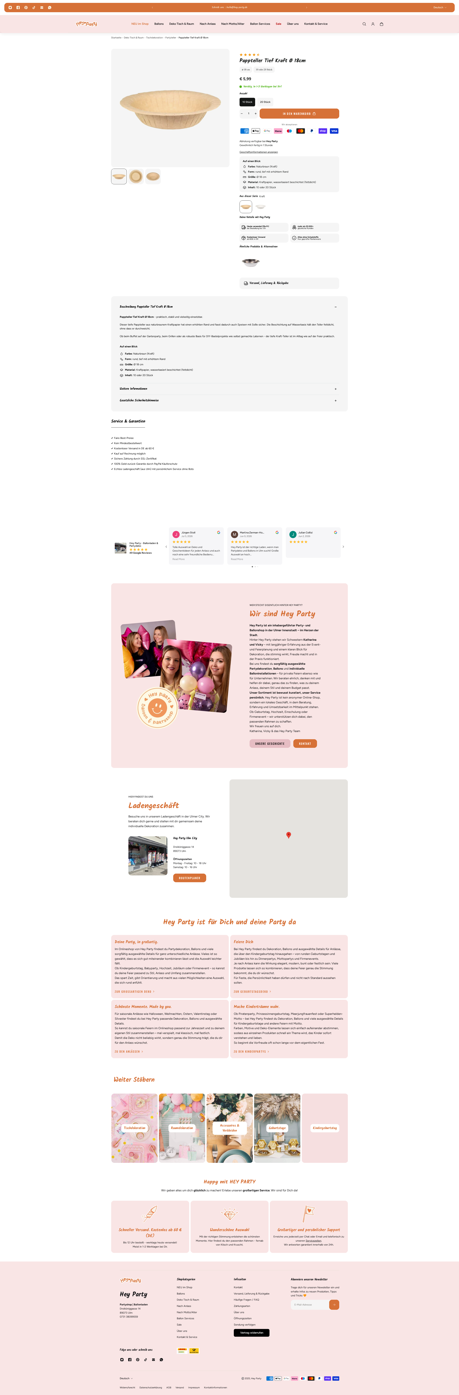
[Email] (42, 7)
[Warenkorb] (381, 24)
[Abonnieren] (334, 1305)
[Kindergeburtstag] (325, 1128)
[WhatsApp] (50, 7)
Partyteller (170, 37)
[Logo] (86, 24)
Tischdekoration (154, 37)
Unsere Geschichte (270, 743)
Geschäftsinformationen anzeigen (259, 152)
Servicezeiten (313, 1240)
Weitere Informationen (133, 389)
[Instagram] (10, 7)
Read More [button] (178, 559)
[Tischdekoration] (134, 1128)
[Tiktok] (34, 7)
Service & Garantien (128, 422)
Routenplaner (189, 878)
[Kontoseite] (373, 24)
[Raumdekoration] (182, 1128)
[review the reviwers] (218, 532)
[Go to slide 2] (255, 566)
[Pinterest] (26, 7)
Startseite (116, 37)
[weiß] (260, 206)
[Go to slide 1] (252, 566)
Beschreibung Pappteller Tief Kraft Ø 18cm (146, 307)
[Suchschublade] (364, 24)
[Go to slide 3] (257, 566)
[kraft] (246, 206)
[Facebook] (18, 7)
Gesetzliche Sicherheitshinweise (139, 400)
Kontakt (305, 743)
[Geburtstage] (277, 1128)
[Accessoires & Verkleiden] (230, 1128)
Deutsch (124, 1378)
